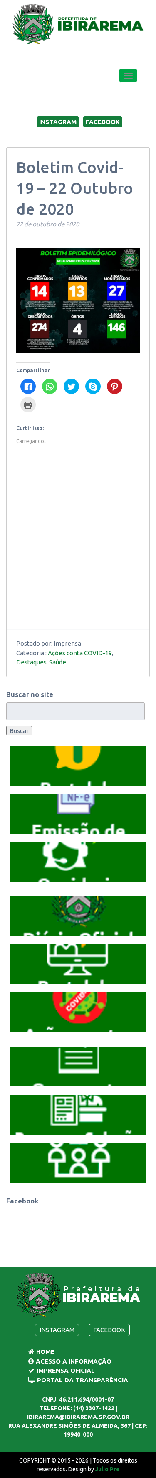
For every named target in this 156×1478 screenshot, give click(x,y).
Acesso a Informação (73, 1361)
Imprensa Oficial (66, 1370)
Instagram (58, 121)
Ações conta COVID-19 (80, 652)
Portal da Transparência (82, 1380)
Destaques (31, 662)
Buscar (19, 730)
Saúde (57, 662)
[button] (78, 766)
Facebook (103, 121)
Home (45, 1351)
